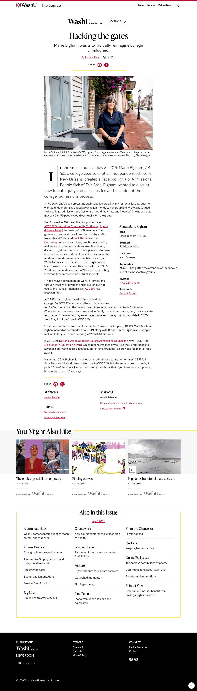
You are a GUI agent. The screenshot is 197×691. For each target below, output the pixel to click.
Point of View (134, 585)
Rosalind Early (92, 57)
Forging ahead (134, 534)
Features (80, 565)
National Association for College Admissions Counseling (93, 341)
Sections (115, 21)
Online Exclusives (137, 557)
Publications (164, 5)
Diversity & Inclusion (54, 418)
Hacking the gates (35, 570)
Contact (133, 651)
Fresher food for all (35, 583)
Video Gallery (80, 655)
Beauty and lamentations (39, 577)
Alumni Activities (35, 528)
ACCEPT (90, 289)
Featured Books (85, 547)
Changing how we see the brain (43, 552)
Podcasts (77, 651)
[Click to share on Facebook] (99, 65)
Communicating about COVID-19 (146, 570)
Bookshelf (78, 647)
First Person (83, 593)
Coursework (83, 528)
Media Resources (138, 647)
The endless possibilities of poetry (38, 478)
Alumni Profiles (52, 397)
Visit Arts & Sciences (110, 409)
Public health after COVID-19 (41, 598)
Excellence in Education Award (63, 345)
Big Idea (29, 592)
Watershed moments (87, 578)
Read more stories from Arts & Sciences (121, 403)
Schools (151, 5)
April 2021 (98, 521)
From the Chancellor (139, 528)
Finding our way (82, 478)
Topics (141, 5)
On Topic (132, 543)
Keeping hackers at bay (140, 548)
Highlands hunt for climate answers (151, 478)
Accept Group (127, 293)
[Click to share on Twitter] (106, 65)
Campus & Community (55, 412)
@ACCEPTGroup (129, 283)
